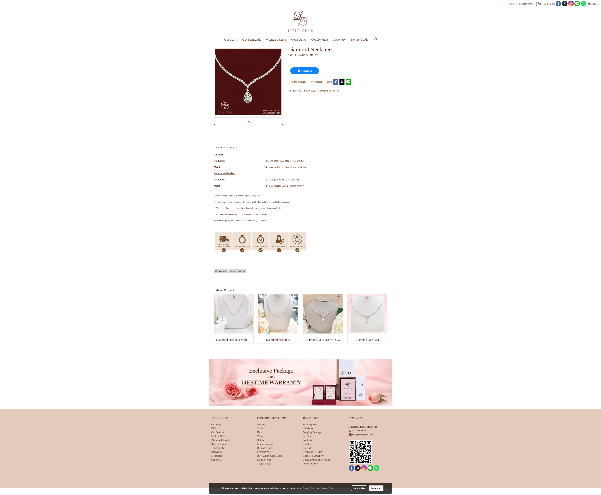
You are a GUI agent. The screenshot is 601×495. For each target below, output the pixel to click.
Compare (318, 81)
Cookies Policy (327, 488)
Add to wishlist (298, 81)
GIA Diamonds (251, 39)
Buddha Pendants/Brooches (316, 459)
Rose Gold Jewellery (313, 455)
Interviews (216, 452)
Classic (260, 428)
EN (593, 3)
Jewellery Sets (310, 424)
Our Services (217, 432)
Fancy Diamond (265, 444)
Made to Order (218, 436)
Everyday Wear (264, 452)
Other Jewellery (310, 463)
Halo (259, 432)
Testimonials (217, 448)
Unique (260, 440)
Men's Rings (298, 39)
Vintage (261, 436)
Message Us (306, 71)
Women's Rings (276, 39)
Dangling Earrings (312, 432)
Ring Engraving (219, 444)
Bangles (307, 444)
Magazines (216, 455)
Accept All (376, 488)
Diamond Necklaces (328, 90)
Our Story (230, 39)
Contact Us (216, 459)
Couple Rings (320, 39)
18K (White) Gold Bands (269, 455)
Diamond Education (221, 440)
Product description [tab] (224, 147)
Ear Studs (307, 436)
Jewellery (339, 39)
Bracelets (307, 448)
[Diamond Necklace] (248, 82)
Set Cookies (359, 488)
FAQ (213, 428)
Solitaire (261, 424)
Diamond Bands (265, 448)
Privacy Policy (309, 488)
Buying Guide (359, 39)
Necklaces (308, 428)
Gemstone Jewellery (313, 452)
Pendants (307, 440)
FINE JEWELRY (308, 90)
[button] (375, 39)
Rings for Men (264, 459)
